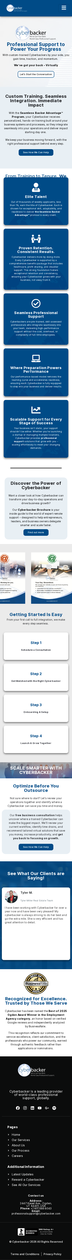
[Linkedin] (32, 1107)
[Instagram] (25, 1107)
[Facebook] (17, 1107)
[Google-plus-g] (46, 1107)
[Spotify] (54, 1107)
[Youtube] (39, 1107)
